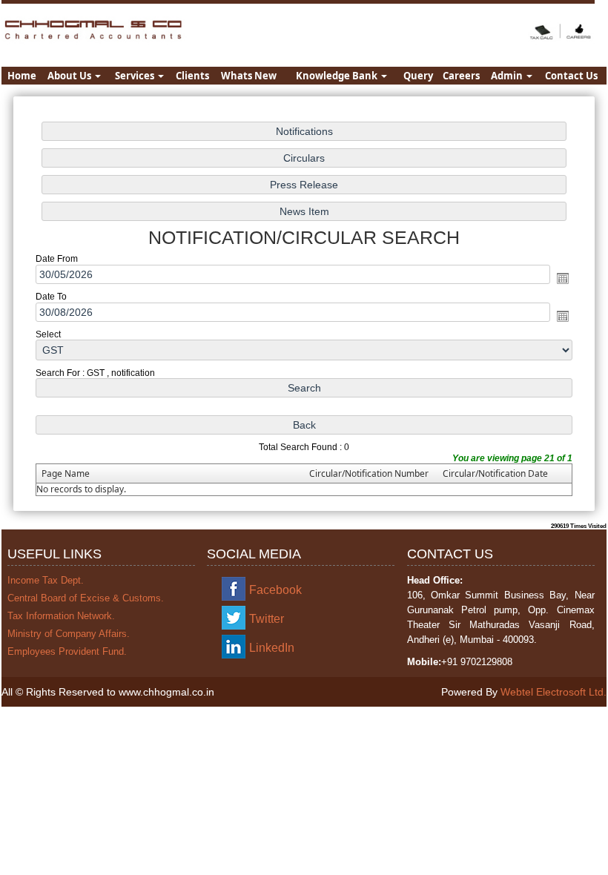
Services (135, 75)
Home (21, 75)
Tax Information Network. (61, 615)
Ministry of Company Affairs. (68, 633)
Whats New (249, 75)
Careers (461, 75)
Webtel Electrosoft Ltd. (553, 692)
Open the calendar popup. (563, 278)
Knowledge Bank (338, 75)
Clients (192, 75)
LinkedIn (271, 647)
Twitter (266, 618)
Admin (508, 75)
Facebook (275, 590)
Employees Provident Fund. (67, 651)
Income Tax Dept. (45, 580)
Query (418, 75)
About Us (70, 75)
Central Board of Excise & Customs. (85, 598)
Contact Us (571, 75)
